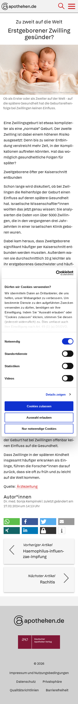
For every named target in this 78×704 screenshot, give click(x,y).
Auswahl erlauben (39, 417)
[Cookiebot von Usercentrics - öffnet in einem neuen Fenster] (56, 272)
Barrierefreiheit (57, 690)
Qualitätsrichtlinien (24, 690)
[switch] (67, 354)
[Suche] (62, 6)
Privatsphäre (52, 682)
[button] (12, 521)
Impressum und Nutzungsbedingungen (39, 673)
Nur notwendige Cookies (39, 428)
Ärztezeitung (27, 486)
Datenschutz (26, 682)
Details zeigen (56, 394)
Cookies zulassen (39, 406)
